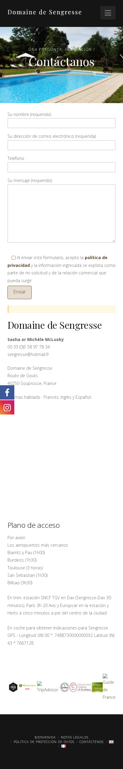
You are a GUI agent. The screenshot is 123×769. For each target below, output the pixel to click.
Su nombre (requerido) (29, 114)
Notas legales (74, 737)
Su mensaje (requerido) (29, 180)
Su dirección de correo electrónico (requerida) (51, 136)
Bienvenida (45, 737)
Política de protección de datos (44, 741)
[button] (108, 13)
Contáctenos (91, 741)
